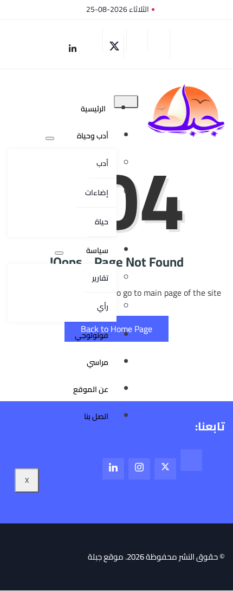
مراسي (97, 362)
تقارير (100, 278)
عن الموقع (90, 389)
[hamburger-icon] (126, 101)
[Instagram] (139, 469)
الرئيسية (93, 109)
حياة (101, 222)
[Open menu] (50, 138)
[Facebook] (137, 40)
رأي (102, 307)
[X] (114, 48)
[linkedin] (72, 48)
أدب (102, 163)
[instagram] (93, 40)
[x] (165, 469)
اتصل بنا (96, 416)
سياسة (97, 250)
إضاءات (96, 192)
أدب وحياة (92, 136)
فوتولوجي (91, 335)
